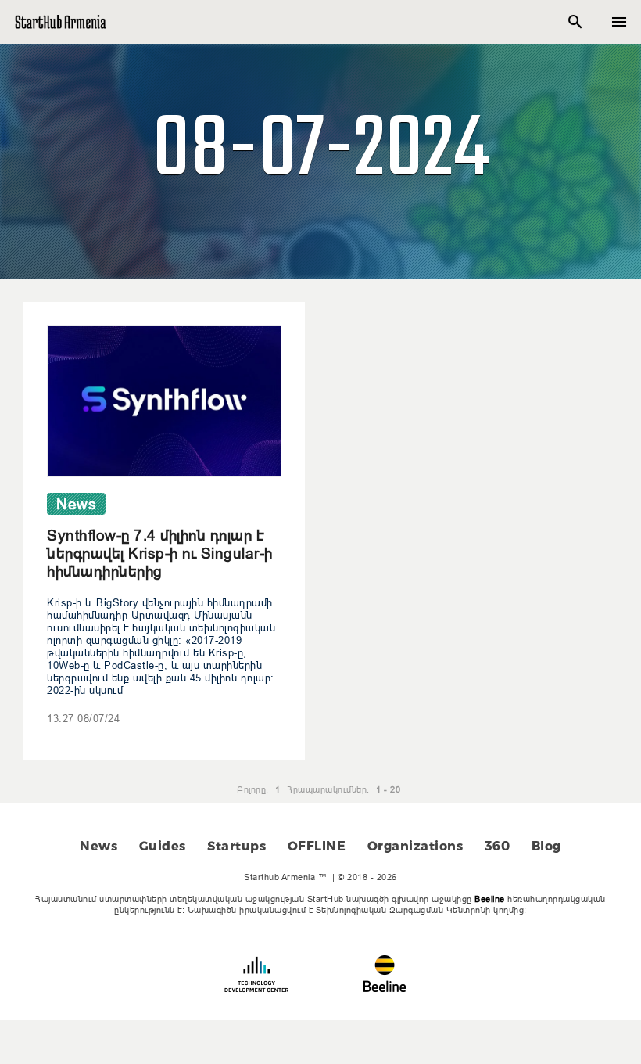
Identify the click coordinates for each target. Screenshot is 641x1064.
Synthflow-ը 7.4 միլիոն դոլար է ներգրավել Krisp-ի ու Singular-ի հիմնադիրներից (160, 553)
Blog (546, 846)
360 (497, 846)
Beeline (489, 898)
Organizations (415, 846)
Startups (236, 846)
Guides (162, 846)
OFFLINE (317, 846)
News (98, 846)
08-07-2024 (320, 151)
